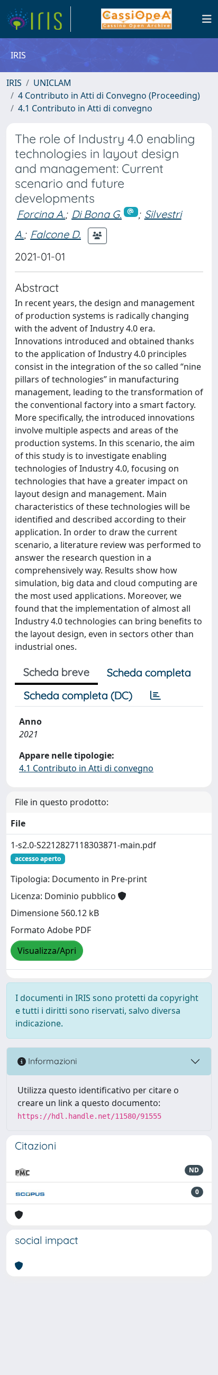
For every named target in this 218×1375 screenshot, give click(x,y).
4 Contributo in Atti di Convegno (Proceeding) (109, 95)
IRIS (14, 83)
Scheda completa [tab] (149, 672)
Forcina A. (41, 214)
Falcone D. (55, 234)
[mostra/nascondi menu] (207, 19)
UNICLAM (52, 83)
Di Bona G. (96, 214)
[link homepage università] (136, 19)
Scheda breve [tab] (56, 671)
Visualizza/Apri (46, 950)
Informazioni (51, 1061)
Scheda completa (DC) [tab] (78, 695)
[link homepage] (38, 19)
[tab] (155, 695)
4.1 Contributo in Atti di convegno (85, 108)
